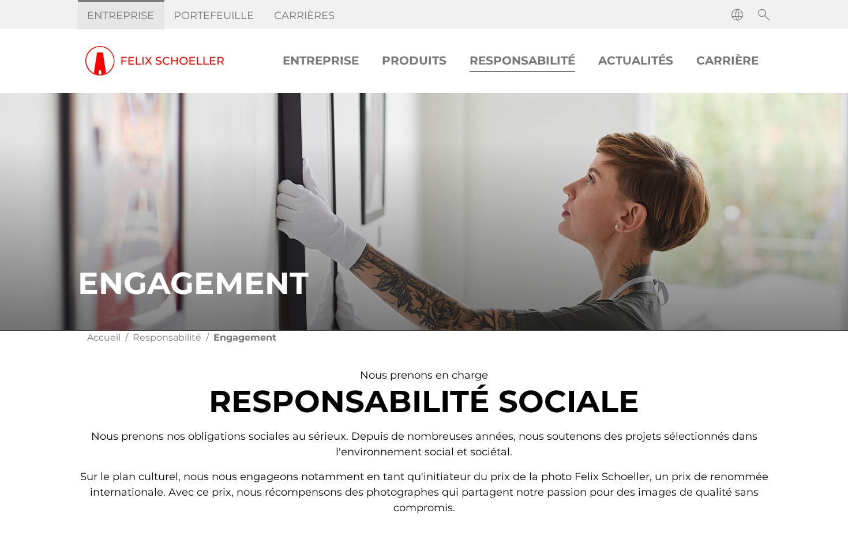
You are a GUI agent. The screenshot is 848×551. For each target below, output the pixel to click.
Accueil (104, 337)
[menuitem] (121, 15)
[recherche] (763, 15)
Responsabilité (167, 337)
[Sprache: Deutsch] (737, 15)
